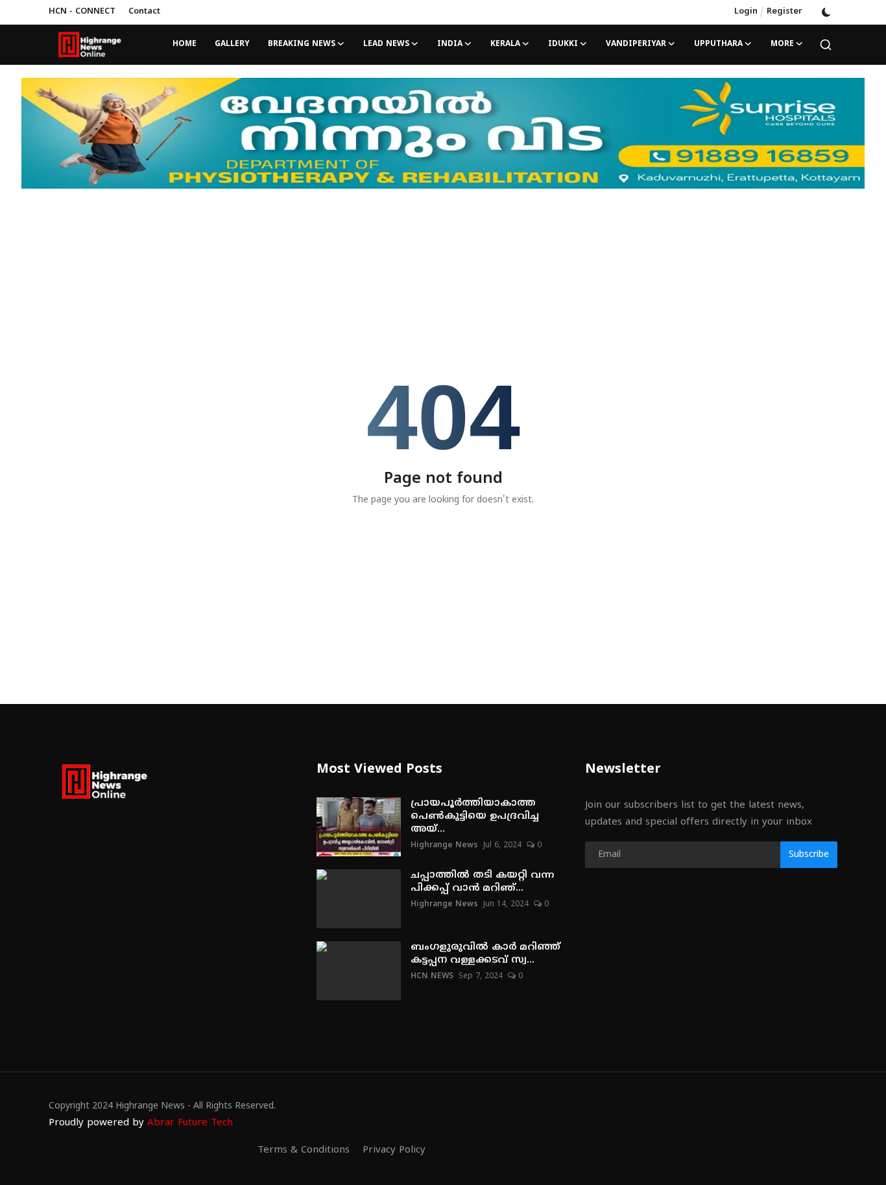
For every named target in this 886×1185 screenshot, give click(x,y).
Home (185, 44)
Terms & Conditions (303, 1150)
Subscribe (809, 854)
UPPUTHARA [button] (718, 44)
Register (784, 11)
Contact (144, 11)
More (782, 44)
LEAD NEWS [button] (386, 44)
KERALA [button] (505, 44)
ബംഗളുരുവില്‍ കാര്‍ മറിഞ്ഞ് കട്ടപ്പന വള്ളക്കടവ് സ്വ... (485, 954)
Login (746, 11)
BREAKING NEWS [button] (301, 44)
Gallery (232, 44)
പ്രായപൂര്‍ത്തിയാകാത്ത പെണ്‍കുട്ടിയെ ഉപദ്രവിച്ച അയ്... (475, 816)
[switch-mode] (826, 12)
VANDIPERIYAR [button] (636, 44)
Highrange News (444, 846)
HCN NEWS (432, 976)
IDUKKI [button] (563, 44)
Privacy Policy (394, 1150)
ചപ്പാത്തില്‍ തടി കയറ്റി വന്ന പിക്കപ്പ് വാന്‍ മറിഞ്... (482, 882)
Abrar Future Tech (190, 1123)
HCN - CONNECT (82, 11)
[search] (825, 44)
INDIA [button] (449, 44)
